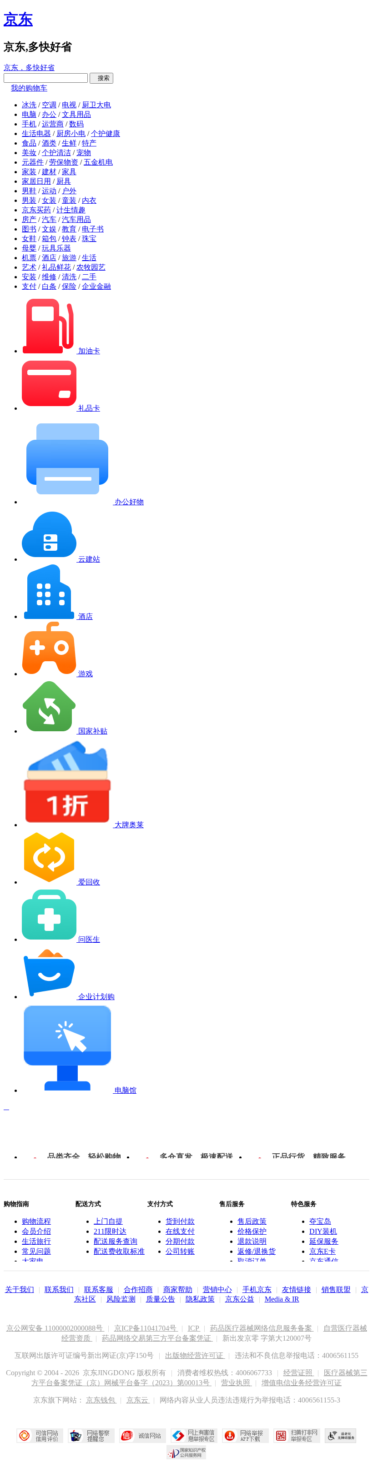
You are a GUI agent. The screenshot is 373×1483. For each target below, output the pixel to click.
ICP (194, 1328)
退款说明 (252, 1241)
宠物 (83, 152)
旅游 (69, 257)
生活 (89, 257)
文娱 (49, 229)
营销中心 (217, 1289)
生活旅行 (36, 1241)
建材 (49, 172)
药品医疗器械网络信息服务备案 (262, 1328)
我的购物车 (29, 88)
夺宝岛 (320, 1221)
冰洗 (29, 105)
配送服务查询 (115, 1241)
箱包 (49, 238)
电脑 (29, 114)
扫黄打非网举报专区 (296, 1435)
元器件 (33, 162)
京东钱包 (101, 1400)
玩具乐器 (56, 248)
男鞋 (29, 191)
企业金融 (96, 286)
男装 (29, 200)
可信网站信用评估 (39, 1435)
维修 (49, 277)
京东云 (138, 1400)
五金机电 (98, 162)
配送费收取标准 (119, 1251)
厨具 (63, 181)
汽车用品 (76, 219)
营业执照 (236, 1383)
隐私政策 (200, 1299)
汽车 (49, 219)
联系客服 (98, 1289)
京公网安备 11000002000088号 (55, 1328)
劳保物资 (63, 162)
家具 (69, 172)
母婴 (29, 248)
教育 (69, 229)
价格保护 (252, 1231)
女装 (49, 200)
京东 (18, 19)
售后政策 (252, 1221)
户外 (69, 191)
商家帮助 (177, 1289)
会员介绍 (36, 1231)
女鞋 (29, 238)
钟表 (69, 238)
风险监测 (121, 1299)
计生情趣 (71, 210)
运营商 (53, 124)
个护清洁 (56, 152)
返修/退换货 (256, 1251)
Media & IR (282, 1299)
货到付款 (180, 1221)
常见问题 (36, 1251)
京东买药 (36, 210)
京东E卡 (322, 1251)
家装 (29, 172)
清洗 (69, 277)
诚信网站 (142, 1435)
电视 (69, 105)
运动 (49, 191)
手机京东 (257, 1289)
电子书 (93, 229)
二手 (89, 277)
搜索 (101, 78)
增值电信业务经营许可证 (302, 1383)
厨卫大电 (96, 105)
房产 (29, 219)
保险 (69, 286)
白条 (49, 286)
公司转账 (180, 1251)
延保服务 (323, 1241)
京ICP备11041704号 (146, 1328)
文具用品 (76, 114)
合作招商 (138, 1289)
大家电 (33, 1261)
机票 (29, 257)
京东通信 (323, 1261)
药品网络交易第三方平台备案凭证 (157, 1338)
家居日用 (36, 181)
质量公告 (160, 1299)
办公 (49, 114)
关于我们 (19, 1289)
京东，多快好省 (29, 67)
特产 (89, 143)
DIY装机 (323, 1231)
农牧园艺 (91, 267)
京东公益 (239, 1299)
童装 (69, 200)
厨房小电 (71, 133)
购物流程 (36, 1221)
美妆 (29, 152)
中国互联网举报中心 (194, 1435)
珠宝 (89, 238)
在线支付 (180, 1231)
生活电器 (36, 133)
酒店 (49, 257)
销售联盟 (336, 1289)
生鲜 (69, 143)
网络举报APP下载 (245, 1435)
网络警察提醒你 (91, 1435)
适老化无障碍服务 (341, 1435)
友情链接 (296, 1289)
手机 (29, 124)
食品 (29, 143)
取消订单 (252, 1261)
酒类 (49, 143)
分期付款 (180, 1241)
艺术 (29, 267)
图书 (29, 229)
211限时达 (110, 1231)
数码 (76, 124)
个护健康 (105, 133)
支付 (29, 286)
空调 (49, 105)
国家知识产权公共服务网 (186, 1452)
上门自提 (108, 1221)
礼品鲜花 (56, 267)
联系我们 (59, 1289)
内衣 (89, 200)
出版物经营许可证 (195, 1355)
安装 (29, 277)
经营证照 (298, 1373)
